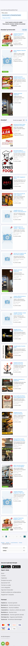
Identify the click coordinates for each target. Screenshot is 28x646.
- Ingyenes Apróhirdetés (11, 617)
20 (23, 120)
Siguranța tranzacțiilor (7, 590)
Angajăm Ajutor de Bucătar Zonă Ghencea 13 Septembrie (20, 211)
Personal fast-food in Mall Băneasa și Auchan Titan (19, 440)
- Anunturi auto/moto (10, 605)
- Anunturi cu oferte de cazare (13, 610)
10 (20, 536)
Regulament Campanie (7, 594)
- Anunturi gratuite (9, 603)
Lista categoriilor (5, 587)
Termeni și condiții (6, 585)
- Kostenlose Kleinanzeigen (11, 619)
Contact (3, 575)
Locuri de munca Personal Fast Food (10, 15)
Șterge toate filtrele (6, 17)
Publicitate (4, 578)
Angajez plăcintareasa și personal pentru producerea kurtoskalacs (20, 297)
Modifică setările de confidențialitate (11, 592)
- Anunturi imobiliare (10, 607)
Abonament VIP (5, 583)
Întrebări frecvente (6, 580)
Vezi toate (24, 29)
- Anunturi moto (9, 612)
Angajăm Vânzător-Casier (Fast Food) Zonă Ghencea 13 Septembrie (20, 314)
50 (26, 120)
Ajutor (2, 573)
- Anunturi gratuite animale (12, 614)
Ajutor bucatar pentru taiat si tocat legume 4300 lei (19, 466)
